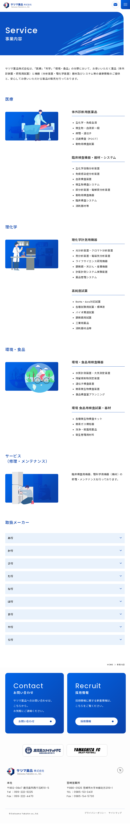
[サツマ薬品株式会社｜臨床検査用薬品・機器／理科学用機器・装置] (17, 4)
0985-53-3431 (83, 792)
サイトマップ (115, 812)
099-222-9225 (23, 792)
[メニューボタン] (125, 4)
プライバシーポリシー (95, 812)
